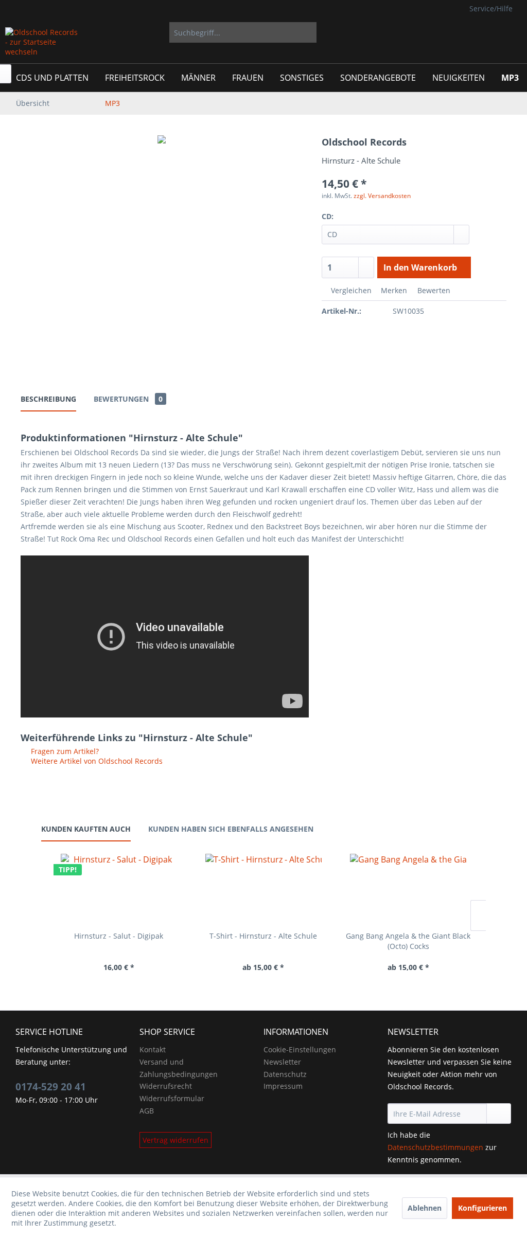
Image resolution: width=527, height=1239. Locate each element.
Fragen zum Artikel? (64, 751)
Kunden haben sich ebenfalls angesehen (230, 829)
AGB (146, 1111)
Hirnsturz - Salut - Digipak (118, 936)
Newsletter (282, 1062)
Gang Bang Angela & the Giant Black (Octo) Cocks (408, 941)
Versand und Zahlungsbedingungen (178, 1068)
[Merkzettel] (448, 32)
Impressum (283, 1086)
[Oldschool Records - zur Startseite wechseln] (42, 42)
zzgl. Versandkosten (382, 195)
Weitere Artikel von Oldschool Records (96, 761)
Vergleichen (350, 290)
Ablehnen (425, 1208)
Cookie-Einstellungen (300, 1049)
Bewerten (432, 290)
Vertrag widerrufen (175, 1140)
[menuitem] (243, 32)
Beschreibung (48, 399)
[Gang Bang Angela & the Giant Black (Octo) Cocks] (408, 890)
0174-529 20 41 (50, 1086)
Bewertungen (128, 399)
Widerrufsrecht (165, 1086)
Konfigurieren (482, 1208)
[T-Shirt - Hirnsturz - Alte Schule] (263, 890)
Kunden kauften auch (86, 829)
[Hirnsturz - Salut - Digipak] (118, 890)
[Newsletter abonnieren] (498, 1113)
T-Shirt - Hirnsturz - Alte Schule (263, 936)
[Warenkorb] (505, 32)
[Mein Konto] (473, 32)
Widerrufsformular (171, 1098)
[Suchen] (307, 32)
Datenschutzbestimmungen (435, 1147)
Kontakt (152, 1049)
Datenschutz (285, 1074)
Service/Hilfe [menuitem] (491, 8)
